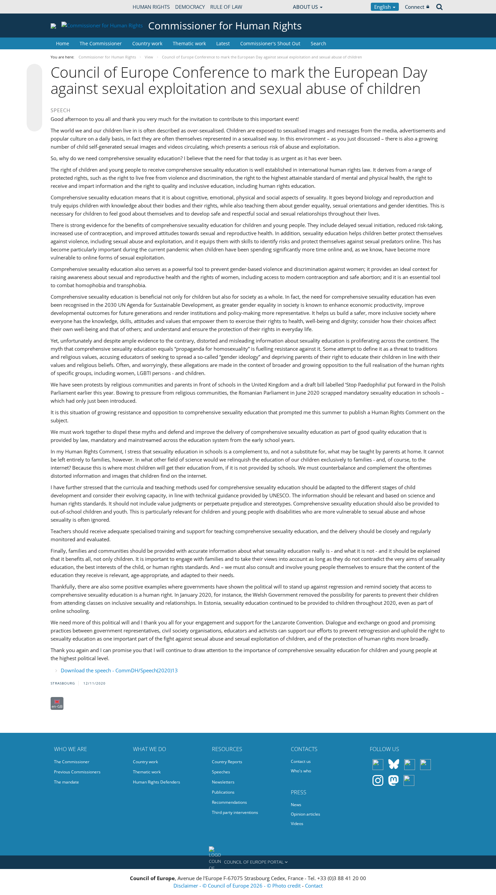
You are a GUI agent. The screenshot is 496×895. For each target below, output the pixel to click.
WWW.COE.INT (67, 7)
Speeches (221, 772)
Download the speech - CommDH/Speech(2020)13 (119, 670)
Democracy (190, 6)
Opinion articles (305, 814)
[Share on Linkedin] (34, 111)
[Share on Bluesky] (34, 72)
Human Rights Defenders (156, 782)
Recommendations (229, 802)
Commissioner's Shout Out (270, 43)
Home (62, 43)
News (296, 804)
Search (318, 43)
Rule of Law (226, 6)
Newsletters (223, 782)
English (383, 6)
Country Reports (227, 762)
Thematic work (189, 43)
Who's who (301, 771)
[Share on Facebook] (34, 98)
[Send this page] (34, 124)
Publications (223, 792)
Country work (147, 43)
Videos (297, 823)
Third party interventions (235, 812)
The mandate (66, 782)
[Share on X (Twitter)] (34, 85)
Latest (223, 43)
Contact (314, 885)
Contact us (301, 761)
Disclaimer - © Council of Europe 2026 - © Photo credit (237, 885)
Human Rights (151, 6)
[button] (248, 862)
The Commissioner (101, 43)
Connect (414, 6)
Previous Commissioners (77, 772)
